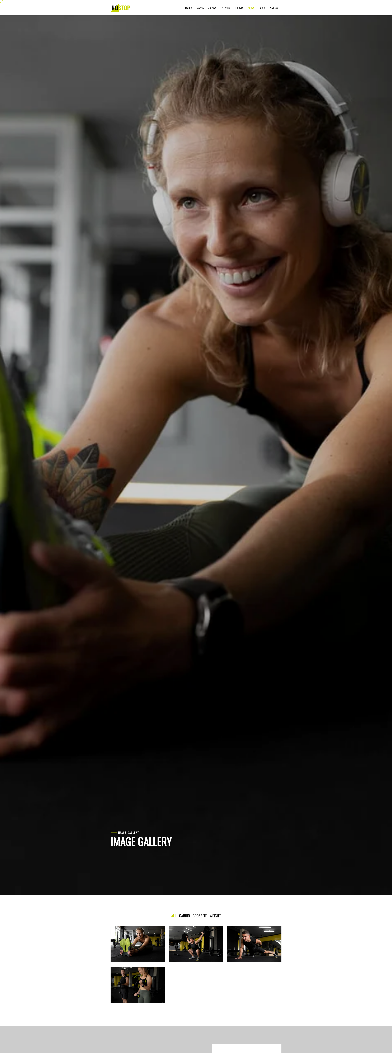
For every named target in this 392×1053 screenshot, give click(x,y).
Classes (212, 7)
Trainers (238, 7)
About (200, 7)
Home (188, 7)
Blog (262, 7)
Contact (274, 7)
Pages (251, 7)
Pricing (226, 7)
